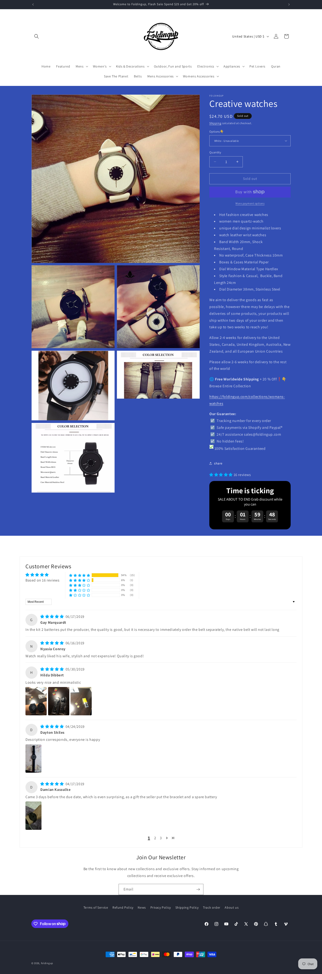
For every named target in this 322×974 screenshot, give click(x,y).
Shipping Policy (187, 907)
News (142, 907)
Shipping (215, 123)
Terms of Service (95, 907)
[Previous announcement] (33, 4)
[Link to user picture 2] (58, 701)
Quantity (215, 152)
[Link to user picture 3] (81, 701)
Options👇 (216, 131)
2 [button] (155, 837)
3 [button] (161, 837)
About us (232, 907)
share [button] (218, 463)
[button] (36, 36)
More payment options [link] (249, 203)
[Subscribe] (198, 889)
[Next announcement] (289, 4)
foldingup (47, 963)
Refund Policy (122, 907)
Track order (211, 907)
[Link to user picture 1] (36, 701)
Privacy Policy (160, 907)
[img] (52, 616)
